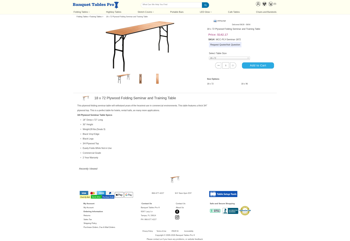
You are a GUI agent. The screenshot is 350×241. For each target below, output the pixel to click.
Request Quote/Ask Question (225, 44)
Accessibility (188, 231)
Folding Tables (81, 12)
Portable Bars (176, 12)
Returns (87, 215)
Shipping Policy (90, 223)
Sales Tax (88, 219)
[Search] (205, 5)
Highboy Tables (113, 12)
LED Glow (205, 12)
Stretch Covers (145, 12)
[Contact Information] (264, 4)
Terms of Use (161, 231)
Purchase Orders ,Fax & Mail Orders (99, 227)
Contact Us (180, 203)
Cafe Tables (234, 12)
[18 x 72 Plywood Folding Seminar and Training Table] (140, 71)
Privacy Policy (147, 231)
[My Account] (258, 4)
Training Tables (96, 17)
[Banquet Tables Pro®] (95, 5)
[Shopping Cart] (270, 5)
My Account (89, 207)
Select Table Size (218, 53)
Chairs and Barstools (266, 12)
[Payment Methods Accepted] (107, 198)
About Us (180, 207)
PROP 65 (175, 231)
